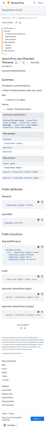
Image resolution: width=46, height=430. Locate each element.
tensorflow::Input (28, 123)
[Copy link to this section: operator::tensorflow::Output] (36, 306)
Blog (3, 365)
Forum (4, 369)
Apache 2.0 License (37, 342)
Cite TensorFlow (8, 405)
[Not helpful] (20, 22)
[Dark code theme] (38, 202)
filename (7, 139)
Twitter (4, 376)
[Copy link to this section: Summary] (16, 80)
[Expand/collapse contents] (14, 28)
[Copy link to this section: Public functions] (24, 234)
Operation (7, 152)
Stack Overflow (7, 398)
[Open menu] (3, 3)
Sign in (40, 3)
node (5, 163)
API (14, 18)
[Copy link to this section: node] (9, 271)
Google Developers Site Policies (26, 344)
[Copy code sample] (42, 202)
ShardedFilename (10, 120)
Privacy (11, 414)
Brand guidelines (8, 401)
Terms (4, 414)
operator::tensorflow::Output (16, 178)
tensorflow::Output (13, 143)
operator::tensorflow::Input (16, 172)
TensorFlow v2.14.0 (12, 10)
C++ (35, 18)
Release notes (7, 394)
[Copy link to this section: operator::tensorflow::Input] (33, 288)
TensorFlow (6, 18)
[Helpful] (16, 22)
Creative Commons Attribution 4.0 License (29, 340)
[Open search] (34, 2)
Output (10, 109)
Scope (17, 100)
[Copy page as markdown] (23, 63)
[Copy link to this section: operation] (15, 214)
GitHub (4, 372)
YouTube (5, 380)
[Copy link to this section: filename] (13, 196)
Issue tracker (6, 390)
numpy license (27, 349)
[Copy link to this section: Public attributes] (25, 189)
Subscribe (37, 419)
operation (7, 147)
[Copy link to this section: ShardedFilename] (23, 241)
